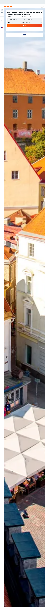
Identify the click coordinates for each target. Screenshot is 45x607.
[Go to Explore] (2, 18)
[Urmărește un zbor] (2, 20)
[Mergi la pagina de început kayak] (8, 6)
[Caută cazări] (2, 12)
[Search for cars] (2, 15)
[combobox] (24, 16)
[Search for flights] (2, 10)
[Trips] (2, 24)
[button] (2, 6)
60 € (8, 12)
